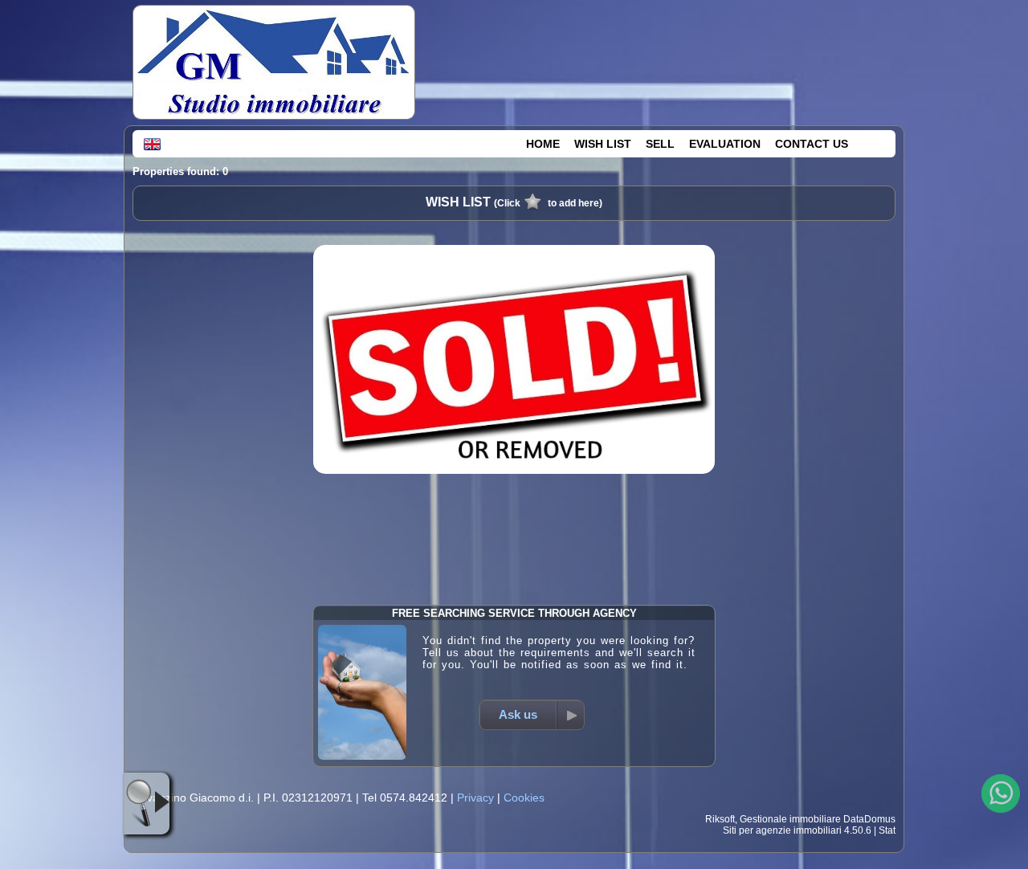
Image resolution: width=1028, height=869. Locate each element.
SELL (660, 143)
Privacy (475, 797)
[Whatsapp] (1000, 793)
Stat (887, 830)
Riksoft (720, 819)
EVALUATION (725, 143)
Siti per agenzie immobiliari (782, 830)
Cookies (524, 797)
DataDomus (869, 819)
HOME (543, 143)
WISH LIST (602, 143)
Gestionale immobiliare (790, 819)
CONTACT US (811, 143)
